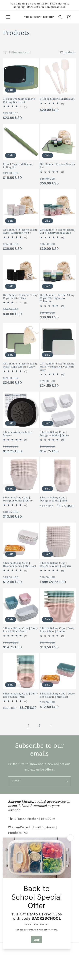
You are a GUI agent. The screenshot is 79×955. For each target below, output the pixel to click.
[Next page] (50, 725)
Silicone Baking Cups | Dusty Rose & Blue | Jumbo (57, 630)
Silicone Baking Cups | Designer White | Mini (53, 499)
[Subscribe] (66, 781)
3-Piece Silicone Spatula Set (57, 98)
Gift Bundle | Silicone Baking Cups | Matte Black (20, 296)
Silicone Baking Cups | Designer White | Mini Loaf (19, 564)
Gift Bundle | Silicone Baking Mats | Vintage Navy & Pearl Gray (57, 366)
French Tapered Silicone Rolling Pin (18, 166)
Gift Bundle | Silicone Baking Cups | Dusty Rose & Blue (57, 231)
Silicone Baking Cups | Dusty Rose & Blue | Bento (20, 630)
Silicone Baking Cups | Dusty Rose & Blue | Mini (20, 695)
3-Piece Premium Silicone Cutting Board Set (19, 100)
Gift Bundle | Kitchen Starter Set (57, 166)
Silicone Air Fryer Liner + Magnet (18, 433)
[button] (8, 17)
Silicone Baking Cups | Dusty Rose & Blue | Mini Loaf (57, 695)
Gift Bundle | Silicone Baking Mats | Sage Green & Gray (20, 365)
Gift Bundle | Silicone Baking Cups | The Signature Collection (57, 298)
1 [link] (29, 725)
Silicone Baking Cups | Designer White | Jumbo (18, 499)
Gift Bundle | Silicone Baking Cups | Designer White (20, 231)
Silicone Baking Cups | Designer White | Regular (55, 564)
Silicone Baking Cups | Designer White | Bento (54, 433)
